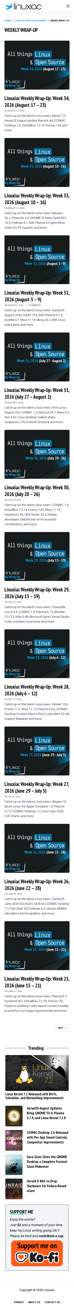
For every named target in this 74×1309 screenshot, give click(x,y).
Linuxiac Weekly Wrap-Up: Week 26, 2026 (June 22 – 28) (36, 884)
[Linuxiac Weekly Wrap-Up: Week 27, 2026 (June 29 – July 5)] (37, 751)
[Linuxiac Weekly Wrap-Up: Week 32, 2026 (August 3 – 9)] (37, 259)
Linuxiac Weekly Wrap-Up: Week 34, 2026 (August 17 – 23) (36, 101)
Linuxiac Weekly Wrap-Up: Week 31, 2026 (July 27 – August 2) (36, 393)
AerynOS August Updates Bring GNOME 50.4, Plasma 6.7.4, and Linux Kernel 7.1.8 (46, 1113)
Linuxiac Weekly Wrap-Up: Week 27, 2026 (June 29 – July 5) (36, 787)
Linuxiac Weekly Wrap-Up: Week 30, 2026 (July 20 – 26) (36, 490)
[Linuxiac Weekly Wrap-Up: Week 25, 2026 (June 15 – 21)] (37, 945)
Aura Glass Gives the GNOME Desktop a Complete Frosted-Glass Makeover (47, 1161)
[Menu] (68, 6)
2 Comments (33, 305)
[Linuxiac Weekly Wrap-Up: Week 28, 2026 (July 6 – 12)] (37, 653)
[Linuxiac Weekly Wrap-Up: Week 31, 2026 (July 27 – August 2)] (37, 357)
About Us (34, 1302)
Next (60, 1028)
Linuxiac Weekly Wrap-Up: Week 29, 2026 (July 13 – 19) (36, 593)
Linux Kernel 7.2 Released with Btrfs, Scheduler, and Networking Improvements (34, 1096)
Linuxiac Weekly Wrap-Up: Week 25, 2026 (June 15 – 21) (36, 982)
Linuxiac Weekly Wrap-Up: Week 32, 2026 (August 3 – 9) (36, 296)
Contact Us (52, 1302)
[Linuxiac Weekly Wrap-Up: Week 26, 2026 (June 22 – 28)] (37, 848)
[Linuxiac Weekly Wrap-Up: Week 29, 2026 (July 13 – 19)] (37, 556)
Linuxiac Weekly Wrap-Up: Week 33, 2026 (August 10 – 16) (36, 199)
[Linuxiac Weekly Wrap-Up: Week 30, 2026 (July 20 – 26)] (37, 454)
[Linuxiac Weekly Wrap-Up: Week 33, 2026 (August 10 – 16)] (37, 162)
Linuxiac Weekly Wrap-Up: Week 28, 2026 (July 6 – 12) (36, 690)
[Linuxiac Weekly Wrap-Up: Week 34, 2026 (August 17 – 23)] (37, 65)
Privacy (19, 1302)
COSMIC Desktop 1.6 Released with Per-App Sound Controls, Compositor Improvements (47, 1137)
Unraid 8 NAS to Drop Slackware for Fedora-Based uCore (46, 1186)
